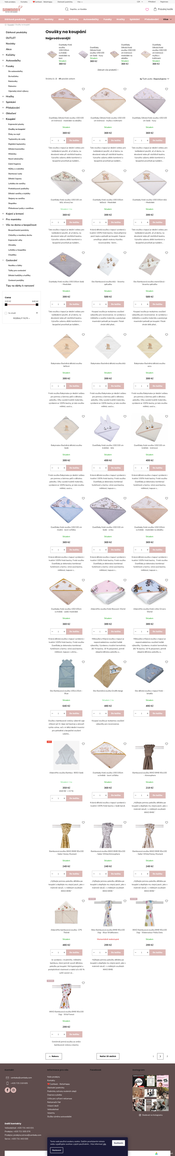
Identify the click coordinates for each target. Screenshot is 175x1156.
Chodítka (12, 255)
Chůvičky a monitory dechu (20, 235)
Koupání (10, 119)
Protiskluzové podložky (18, 188)
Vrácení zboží (52, 1105)
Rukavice (12, 86)
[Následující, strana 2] (160, 1056)
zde (104, 1144)
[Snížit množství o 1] (52, 140)
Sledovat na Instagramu (152, 1115)
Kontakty (24, 2)
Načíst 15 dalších (108, 1056)
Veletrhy (51, 1113)
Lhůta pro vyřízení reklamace (59, 1098)
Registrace (164, 2)
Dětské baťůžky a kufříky (19, 275)
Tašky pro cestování (17, 270)
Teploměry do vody (16, 139)
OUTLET (11, 38)
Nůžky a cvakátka (16, 168)
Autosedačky (13, 60)
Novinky (10, 43)
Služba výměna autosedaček (59, 1116)
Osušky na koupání (16, 129)
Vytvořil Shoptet (166, 1153)
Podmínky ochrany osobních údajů (61, 1091)
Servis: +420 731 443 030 (16, 1139)
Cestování (11, 260)
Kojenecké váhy (15, 240)
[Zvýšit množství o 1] (64, 140)
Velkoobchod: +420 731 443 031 (19, 1128)
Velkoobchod (52, 1109)
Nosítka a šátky (15, 265)
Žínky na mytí (14, 134)
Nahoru (55, 1056)
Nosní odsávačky (15, 159)
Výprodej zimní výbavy (18, 91)
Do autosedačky (15, 71)
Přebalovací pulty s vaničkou (21, 208)
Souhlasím (118, 1143)
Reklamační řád (53, 1102)
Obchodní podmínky (65, 2)
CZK (139, 2)
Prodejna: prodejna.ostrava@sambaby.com (23, 1135)
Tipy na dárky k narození (20, 285)
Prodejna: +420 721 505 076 (17, 1131)
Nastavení (56, 1150)
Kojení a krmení (15, 213)
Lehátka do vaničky (16, 183)
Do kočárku (13, 76)
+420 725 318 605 (19, 1083)
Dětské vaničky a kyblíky (19, 193)
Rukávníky (12, 81)
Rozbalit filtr (20, 318)
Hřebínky (12, 154)
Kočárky (10, 55)
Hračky (10, 96)
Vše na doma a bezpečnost (21, 225)
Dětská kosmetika (16, 149)
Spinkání (11, 102)
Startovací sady (15, 173)
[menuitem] (15, 19)
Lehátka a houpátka (17, 250)
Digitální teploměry (16, 144)
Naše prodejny (10, 2)
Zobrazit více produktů (107, 70)
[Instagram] (13, 1090)
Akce (9, 49)
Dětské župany (15, 178)
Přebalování (13, 107)
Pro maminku (13, 219)
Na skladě (23, 313)
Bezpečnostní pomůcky (18, 230)
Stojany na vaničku (16, 198)
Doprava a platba (54, 1095)
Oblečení (11, 113)
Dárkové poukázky (16, 32)
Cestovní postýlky (16, 280)
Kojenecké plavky (16, 124)
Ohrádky (12, 245)
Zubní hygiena (14, 164)
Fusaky (10, 66)
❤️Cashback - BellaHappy (42, 2)
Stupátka (12, 203)
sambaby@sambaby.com (21, 1077)
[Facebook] (7, 1090)
